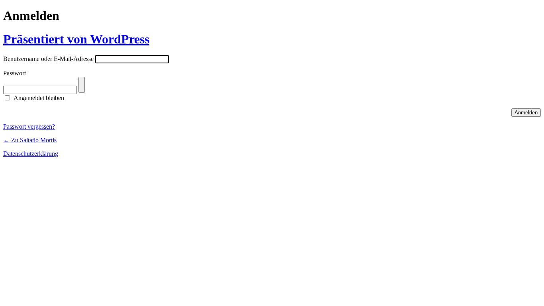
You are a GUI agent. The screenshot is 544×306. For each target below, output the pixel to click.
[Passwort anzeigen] (81, 85)
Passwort (14, 73)
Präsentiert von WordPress (76, 39)
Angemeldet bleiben (39, 97)
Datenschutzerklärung (30, 153)
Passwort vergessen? (29, 126)
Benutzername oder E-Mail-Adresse (48, 58)
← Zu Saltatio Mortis (30, 140)
